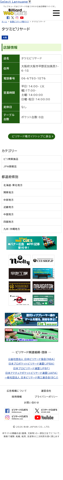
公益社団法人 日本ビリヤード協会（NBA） (31, 359)
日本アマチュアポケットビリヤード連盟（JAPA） (31, 373)
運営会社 (46, 391)
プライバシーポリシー (46, 397)
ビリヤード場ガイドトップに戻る (31, 136)
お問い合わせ (31, 402)
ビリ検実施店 (11, 159)
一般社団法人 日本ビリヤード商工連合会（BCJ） (31, 377)
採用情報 (17, 397)
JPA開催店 (10, 166)
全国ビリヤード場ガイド (19, 21)
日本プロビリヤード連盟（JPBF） (31, 368)
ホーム (4, 21)
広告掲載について (17, 391)
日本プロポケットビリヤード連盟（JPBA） (31, 364)
